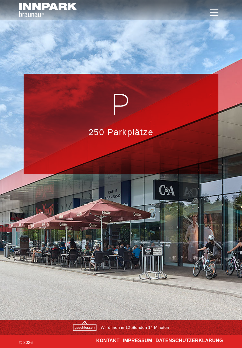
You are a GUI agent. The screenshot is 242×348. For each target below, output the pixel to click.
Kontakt (108, 340)
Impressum (137, 340)
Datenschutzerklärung (189, 340)
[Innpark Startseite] (41, 10)
